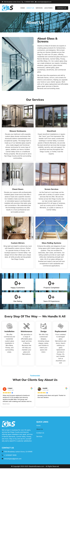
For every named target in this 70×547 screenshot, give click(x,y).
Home (22, 8)
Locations (48, 8)
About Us (30, 8)
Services (39, 8)
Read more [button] (41, 404)
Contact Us (40, 433)
